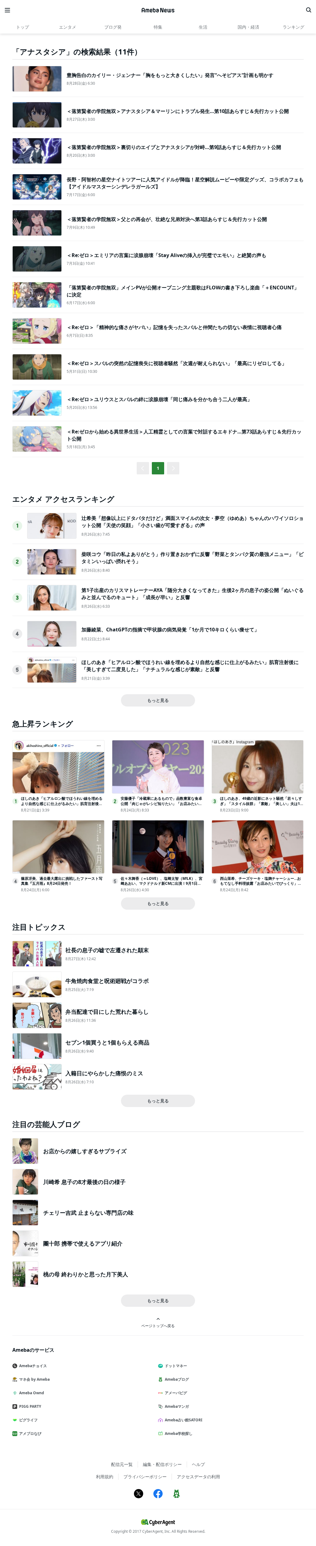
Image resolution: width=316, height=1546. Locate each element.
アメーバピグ (176, 1392)
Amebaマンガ (177, 1406)
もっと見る (158, 700)
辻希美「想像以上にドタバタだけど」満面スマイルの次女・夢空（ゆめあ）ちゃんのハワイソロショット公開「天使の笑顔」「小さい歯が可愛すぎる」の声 (192, 521)
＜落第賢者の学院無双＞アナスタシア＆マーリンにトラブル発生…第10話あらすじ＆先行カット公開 (178, 111)
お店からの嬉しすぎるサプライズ (85, 1151)
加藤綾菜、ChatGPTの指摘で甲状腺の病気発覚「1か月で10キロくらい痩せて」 (170, 629)
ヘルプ (198, 1464)
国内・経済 (248, 27)
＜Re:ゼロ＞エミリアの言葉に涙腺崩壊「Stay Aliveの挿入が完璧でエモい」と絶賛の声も (166, 255)
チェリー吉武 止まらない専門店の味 (88, 1212)
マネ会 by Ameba (34, 1379)
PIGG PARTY (30, 1406)
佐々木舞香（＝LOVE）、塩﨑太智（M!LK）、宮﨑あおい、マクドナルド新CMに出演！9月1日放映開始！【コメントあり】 (161, 884)
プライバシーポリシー (145, 1477)
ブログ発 (113, 27)
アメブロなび (30, 1433)
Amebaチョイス (33, 1365)
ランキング (293, 27)
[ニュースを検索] (308, 10)
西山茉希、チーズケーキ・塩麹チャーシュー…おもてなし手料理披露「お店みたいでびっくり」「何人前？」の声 (260, 884)
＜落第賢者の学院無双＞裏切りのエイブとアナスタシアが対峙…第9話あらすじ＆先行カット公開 (174, 147)
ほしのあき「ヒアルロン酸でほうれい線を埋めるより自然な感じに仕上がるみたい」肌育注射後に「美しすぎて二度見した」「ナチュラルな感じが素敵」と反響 (190, 665)
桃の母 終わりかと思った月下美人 (85, 1274)
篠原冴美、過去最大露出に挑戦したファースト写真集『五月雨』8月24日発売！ (61, 881)
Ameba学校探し (179, 1433)
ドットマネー (176, 1365)
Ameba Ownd (31, 1392)
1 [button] (158, 468)
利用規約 (104, 1477)
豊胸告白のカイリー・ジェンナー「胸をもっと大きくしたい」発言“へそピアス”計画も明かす (170, 75)
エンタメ (67, 27)
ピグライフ (28, 1420)
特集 (158, 27)
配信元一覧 (122, 1464)
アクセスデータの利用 (198, 1477)
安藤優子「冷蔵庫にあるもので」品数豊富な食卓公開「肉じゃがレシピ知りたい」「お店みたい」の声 (161, 803)
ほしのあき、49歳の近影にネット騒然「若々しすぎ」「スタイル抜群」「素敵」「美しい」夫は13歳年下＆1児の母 (261, 803)
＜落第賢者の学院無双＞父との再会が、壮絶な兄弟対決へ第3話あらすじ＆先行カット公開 (167, 219)
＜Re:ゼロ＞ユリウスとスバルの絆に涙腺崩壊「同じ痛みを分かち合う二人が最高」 (159, 399)
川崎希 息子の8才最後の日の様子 (84, 1182)
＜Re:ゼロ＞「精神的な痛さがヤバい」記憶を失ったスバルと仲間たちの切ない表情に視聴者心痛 (174, 327)
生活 (203, 27)
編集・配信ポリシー (162, 1464)
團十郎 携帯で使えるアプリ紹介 (83, 1243)
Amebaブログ (177, 1379)
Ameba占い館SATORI (183, 1420)
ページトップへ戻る (158, 1325)
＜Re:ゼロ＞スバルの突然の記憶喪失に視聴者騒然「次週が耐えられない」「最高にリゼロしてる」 (177, 363)
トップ (22, 27)
